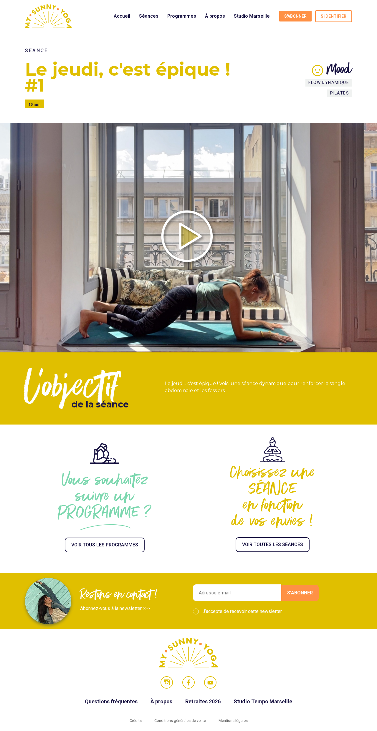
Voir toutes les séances (272, 544)
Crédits (136, 720)
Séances (148, 16)
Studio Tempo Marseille (263, 701)
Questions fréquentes (112, 701)
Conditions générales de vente (180, 720)
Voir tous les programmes (104, 545)
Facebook (188, 682)
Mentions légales (233, 720)
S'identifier (333, 16)
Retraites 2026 (203, 701)
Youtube (210, 682)
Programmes (181, 16)
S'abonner (295, 16)
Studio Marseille (252, 16)
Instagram (167, 682)
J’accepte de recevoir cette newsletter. (242, 611)
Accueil (122, 16)
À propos (215, 16)
